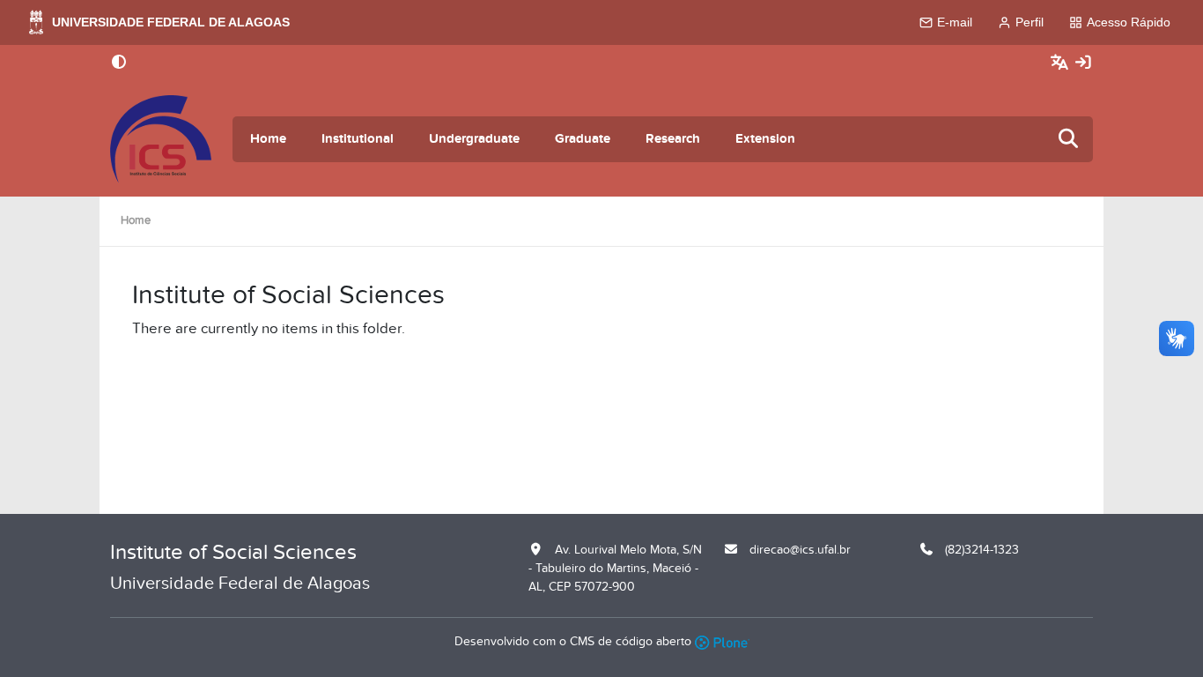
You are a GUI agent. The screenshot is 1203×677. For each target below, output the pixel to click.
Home (268, 138)
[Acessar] (1083, 63)
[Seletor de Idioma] (1062, 63)
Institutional (357, 138)
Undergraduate (474, 138)
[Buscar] (1069, 139)
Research (673, 138)
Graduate (582, 138)
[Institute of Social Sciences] (160, 139)
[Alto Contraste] (119, 63)
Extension (765, 138)
